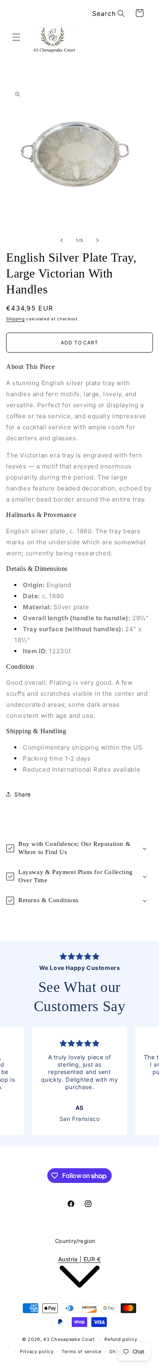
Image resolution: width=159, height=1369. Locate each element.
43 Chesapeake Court (69, 1339)
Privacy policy (37, 1351)
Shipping (15, 318)
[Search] (121, 13)
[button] (16, 37)
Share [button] (22, 794)
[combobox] (107, 13)
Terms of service (81, 1351)
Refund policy (120, 1339)
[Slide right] (97, 240)
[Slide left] (62, 240)
